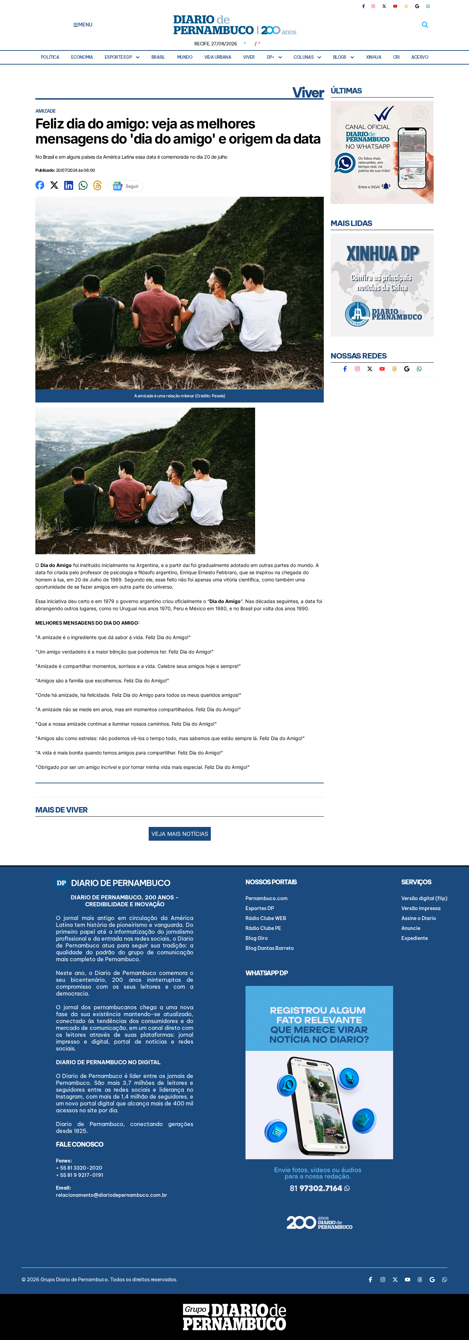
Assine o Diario (418, 918)
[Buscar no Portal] (425, 24)
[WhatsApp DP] (428, 6)
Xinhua (373, 57)
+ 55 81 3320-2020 (79, 1168)
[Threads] (406, 6)
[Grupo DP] (234, 1317)
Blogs (339, 57)
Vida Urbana (217, 57)
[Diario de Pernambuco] (234, 24)
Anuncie (410, 928)
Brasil (158, 57)
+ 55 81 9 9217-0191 (79, 1175)
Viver (249, 57)
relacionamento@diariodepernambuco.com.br (111, 1195)
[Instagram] (373, 6)
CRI (396, 57)
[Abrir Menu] (75, 24)
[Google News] (417, 6)
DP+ (270, 57)
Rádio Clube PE (263, 928)
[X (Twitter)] (384, 6)
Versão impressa (421, 908)
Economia (82, 57)
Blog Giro (256, 938)
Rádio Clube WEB (265, 918)
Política (50, 57)
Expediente (414, 938)
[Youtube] (395, 6)
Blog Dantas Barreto (269, 948)
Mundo (184, 57)
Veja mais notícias (179, 833)
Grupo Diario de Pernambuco (74, 1279)
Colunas (303, 57)
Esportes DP (118, 57)
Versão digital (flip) (424, 898)
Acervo (419, 57)
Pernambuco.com (266, 898)
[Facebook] (366, 6)
